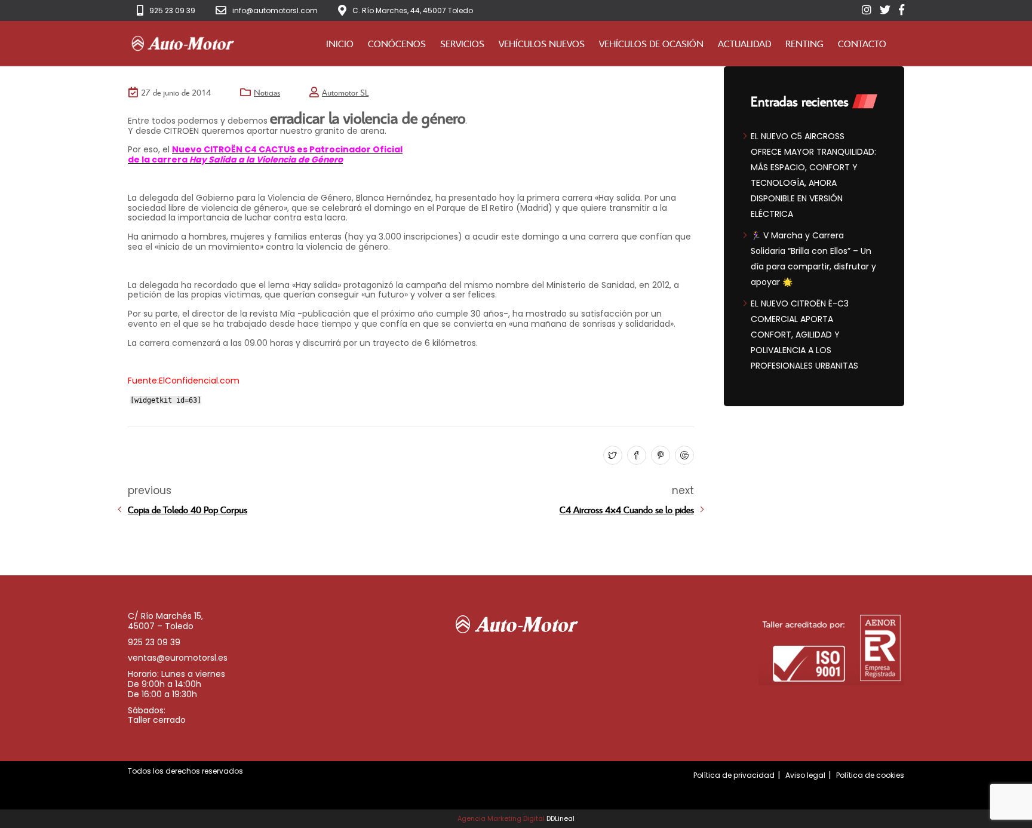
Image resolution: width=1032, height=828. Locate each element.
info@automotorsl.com (275, 10)
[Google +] (683, 455)
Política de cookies (870, 775)
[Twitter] (611, 455)
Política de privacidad (734, 775)
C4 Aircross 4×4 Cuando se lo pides (627, 509)
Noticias (267, 92)
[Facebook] (635, 455)
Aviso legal (805, 775)
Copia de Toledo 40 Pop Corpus (187, 509)
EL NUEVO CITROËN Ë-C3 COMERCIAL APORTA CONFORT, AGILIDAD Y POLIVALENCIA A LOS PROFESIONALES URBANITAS (804, 335)
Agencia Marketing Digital (501, 818)
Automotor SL (345, 92)
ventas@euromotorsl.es (178, 658)
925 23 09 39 (172, 10)
